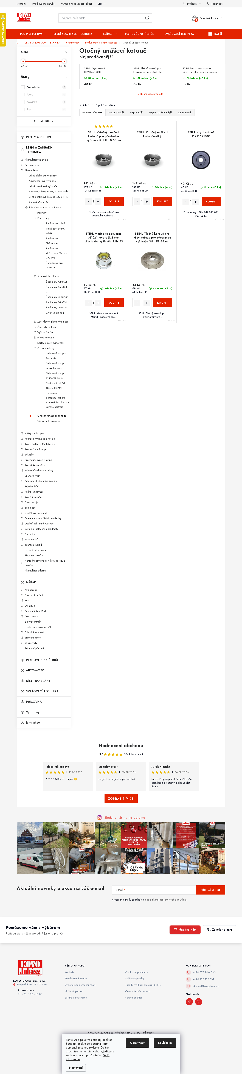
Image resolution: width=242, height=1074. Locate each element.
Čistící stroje (31, 502)
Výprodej (32, 712)
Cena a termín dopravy (138, 991)
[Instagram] (198, 1001)
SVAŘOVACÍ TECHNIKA (42, 691)
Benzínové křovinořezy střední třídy (48, 191)
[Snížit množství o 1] (88, 201)
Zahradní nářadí (34, 545)
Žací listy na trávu (47, 327)
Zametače (30, 507)
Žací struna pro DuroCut (54, 265)
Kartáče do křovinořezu (50, 343)
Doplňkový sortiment (36, 513)
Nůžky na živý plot (34, 433)
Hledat (147, 18)
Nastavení (76, 1068)
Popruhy (42, 212)
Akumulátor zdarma (36, 570)
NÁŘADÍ (31, 582)
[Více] (215, 34)
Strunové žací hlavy (48, 276)
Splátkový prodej (134, 978)
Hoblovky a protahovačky (39, 627)
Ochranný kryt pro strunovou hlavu (56, 375)
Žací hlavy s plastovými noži (52, 321)
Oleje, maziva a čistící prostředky (43, 518)
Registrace (217, 3)
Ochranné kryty (45, 348)
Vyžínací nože (45, 332)
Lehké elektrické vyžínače (43, 175)
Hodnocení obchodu (121, 745)
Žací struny (43, 218)
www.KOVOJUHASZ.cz (100, 1032)
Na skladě (46, 87)
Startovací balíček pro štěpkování (55, 385)
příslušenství (31, 643)
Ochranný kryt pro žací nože (56, 356)
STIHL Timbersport (144, 1032)
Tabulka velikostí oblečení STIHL (143, 985)
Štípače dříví (31, 486)
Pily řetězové (32, 165)
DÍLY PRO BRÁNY (38, 681)
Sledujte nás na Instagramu (124, 817)
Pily (27, 600)
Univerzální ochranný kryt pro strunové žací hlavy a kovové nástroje (57, 400)
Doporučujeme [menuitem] (92, 112)
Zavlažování (31, 539)
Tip (46, 109)
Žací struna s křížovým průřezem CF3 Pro (56, 253)
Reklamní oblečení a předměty (41, 529)
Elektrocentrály (33, 621)
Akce (46, 94)
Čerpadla (30, 534)
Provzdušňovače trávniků (38, 460)
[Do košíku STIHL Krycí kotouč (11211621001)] (211, 201)
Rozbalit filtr (42, 121)
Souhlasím (165, 1043)
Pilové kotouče (45, 337)
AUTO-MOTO (35, 670)
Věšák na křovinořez (48, 421)
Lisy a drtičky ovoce (35, 550)
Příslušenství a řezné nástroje (45, 207)
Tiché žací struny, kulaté (55, 231)
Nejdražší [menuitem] (136, 112)
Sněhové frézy (33, 476)
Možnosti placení (74, 991)
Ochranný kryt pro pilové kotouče (56, 366)
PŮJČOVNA (34, 702)
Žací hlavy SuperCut (57, 297)
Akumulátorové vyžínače (42, 181)
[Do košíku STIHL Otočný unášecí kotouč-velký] (162, 201)
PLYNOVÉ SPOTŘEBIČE (42, 660)
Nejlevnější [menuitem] (116, 112)
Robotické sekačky (35, 465)
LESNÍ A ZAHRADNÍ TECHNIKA (39, 150)
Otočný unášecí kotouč (51, 415)
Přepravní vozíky (34, 555)
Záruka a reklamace (76, 997)
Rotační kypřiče (33, 497)
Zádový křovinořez (39, 202)
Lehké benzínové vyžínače (43, 186)
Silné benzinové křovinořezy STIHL (48, 197)
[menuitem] (33, 34)
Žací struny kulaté (55, 223)
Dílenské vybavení (34, 632)
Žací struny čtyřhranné (52, 241)
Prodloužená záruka (43, 3)
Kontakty (21, 3)
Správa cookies (133, 997)
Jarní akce (33, 723)
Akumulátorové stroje (36, 159)
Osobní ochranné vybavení (39, 523)
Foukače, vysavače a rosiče (40, 438)
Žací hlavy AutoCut (56, 281)
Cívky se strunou (55, 313)
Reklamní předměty (35, 648)
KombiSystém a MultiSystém (40, 444)
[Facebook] (189, 1001)
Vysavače (30, 606)
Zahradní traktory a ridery (39, 470)
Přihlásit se (211, 890)
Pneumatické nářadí (35, 611)
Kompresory (31, 616)
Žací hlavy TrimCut (56, 302)
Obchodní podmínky (136, 972)
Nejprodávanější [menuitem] (160, 112)
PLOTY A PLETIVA (39, 137)
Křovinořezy (31, 170)
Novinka (46, 102)
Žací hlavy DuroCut (56, 307)
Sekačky (29, 454)
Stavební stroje (33, 637)
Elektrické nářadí (34, 595)
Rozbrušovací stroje (36, 449)
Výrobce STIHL (123, 1032)
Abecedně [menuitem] (185, 112)
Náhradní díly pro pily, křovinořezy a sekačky (45, 563)
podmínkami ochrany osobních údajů (165, 899)
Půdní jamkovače (34, 492)
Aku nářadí (31, 590)
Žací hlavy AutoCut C (56, 289)
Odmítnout (137, 1043)
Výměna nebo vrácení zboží (76, 3)
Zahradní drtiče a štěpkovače (41, 481)
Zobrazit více (121, 799)
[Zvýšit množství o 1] (98, 201)
